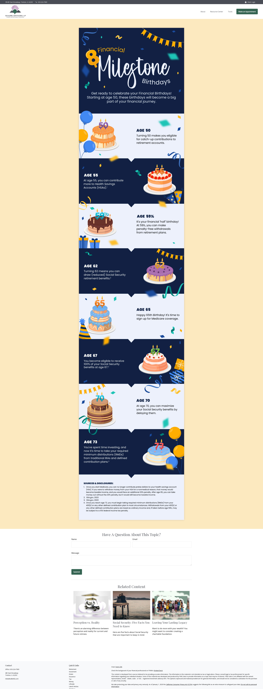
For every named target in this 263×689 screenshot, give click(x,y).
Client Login (251, 2)
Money (71, 682)
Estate (71, 674)
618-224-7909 (42, 2)
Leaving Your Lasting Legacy (169, 622)
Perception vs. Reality (86, 622)
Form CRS (118, 667)
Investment (72, 672)
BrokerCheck (158, 671)
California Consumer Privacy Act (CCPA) (179, 684)
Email (135, 539)
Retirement (72, 669)
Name (74, 539)
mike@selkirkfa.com (11, 679)
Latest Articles (73, 686)
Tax (70, 679)
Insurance (72, 677)
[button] (203, 11)
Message (75, 553)
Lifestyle (71, 684)
